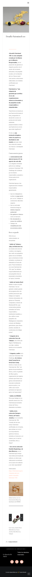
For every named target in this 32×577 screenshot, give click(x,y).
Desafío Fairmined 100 (15, 36)
